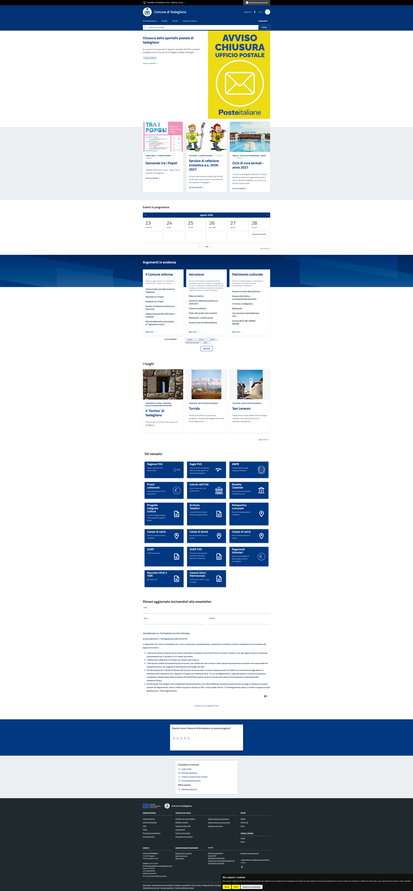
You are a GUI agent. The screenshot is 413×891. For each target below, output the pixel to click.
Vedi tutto (264, 249)
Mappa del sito (208, 885)
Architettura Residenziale (208, 403)
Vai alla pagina (152, 178)
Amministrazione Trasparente (186, 848)
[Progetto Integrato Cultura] (177, 513)
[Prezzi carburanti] (177, 490)
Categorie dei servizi (183, 813)
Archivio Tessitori (195, 506)
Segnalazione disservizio (216, 858)
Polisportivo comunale (239, 506)
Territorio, (167, 403)
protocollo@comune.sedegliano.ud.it (159, 866)
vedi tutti (206, 348)
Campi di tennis (199, 531)
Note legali (147, 885)
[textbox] (205, 738)
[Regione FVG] (177, 469)
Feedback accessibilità (182, 885)
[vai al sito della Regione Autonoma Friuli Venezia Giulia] (164, 2)
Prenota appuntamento (191, 780)
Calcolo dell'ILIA (199, 484)
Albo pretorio (179, 858)
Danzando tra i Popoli (259, 234)
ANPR (235, 464)
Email (145, 607)
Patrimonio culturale (247, 274)
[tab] (199, 246)
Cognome (212, 618)
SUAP (150, 549)
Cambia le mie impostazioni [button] (252, 887)
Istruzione (196, 274)
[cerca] (267, 12)
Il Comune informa (163, 155)
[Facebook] (254, 12)
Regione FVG (155, 464)
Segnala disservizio (189, 789)
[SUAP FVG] (219, 556)
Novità (243, 813)
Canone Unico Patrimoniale (198, 574)
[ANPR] (261, 469)
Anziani (263, 155)
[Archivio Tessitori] (219, 513)
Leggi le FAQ (186, 768)
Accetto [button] (227, 887)
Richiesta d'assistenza (215, 853)
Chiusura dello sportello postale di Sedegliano (168, 40)
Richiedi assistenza (189, 772)
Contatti (146, 848)
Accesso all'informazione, (250, 155)
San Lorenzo (241, 408)
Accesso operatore (167, 888)
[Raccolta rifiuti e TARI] (177, 578)
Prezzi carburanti (153, 486)
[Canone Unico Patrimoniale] (219, 578)
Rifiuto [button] (236, 887)
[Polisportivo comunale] (261, 513)
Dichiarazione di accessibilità (162, 885)
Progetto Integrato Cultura (152, 508)
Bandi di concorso (181, 856)
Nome (146, 618)
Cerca (264, 27)
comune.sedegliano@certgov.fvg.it (156, 876)
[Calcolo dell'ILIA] (219, 490)
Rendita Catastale (237, 486)
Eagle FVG (196, 464)
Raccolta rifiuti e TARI (157, 574)
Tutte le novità (149, 63)
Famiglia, (236, 155)
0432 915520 (194, 776)
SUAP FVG (196, 549)
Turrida (194, 408)
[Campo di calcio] (177, 535)
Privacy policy (196, 885)
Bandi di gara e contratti (183, 853)
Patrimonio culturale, (154, 403)
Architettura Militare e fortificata (159, 405)
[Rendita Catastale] (261, 490)
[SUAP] (177, 556)
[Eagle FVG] (219, 469)
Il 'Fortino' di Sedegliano (155, 413)
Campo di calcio (156, 531)
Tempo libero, (151, 155)
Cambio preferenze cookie (184, 888)
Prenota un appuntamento (250, 853)
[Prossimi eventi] (267, 215)
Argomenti (263, 20)
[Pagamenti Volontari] (261, 556)
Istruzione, (193, 155)
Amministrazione (149, 813)
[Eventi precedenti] (145, 215)
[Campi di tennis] (219, 535)
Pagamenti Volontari (238, 550)
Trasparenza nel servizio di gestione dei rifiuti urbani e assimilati (221, 862)
